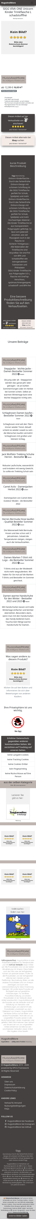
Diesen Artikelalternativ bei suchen (26, 324)
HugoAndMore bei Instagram (21, 1124)
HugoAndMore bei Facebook (20, 1121)
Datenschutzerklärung (14, 1087)
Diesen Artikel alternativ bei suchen (18, 140)
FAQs (6, 1108)
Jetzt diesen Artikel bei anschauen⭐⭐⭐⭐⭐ (9, 324)
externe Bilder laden (18, 1215)
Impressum (9, 1084)
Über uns (8, 1081)
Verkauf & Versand (13, 1102)
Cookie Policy (10, 1090)
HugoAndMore (8, 2)
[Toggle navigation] (32, 3)
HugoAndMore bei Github (19, 1127)
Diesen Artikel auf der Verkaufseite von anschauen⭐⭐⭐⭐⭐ (18, 123)
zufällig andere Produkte (18, 1041)
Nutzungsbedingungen (15, 1105)
